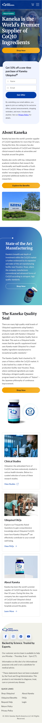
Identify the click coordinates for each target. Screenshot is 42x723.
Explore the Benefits (21, 185)
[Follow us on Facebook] (5, 636)
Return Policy (7, 706)
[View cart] (32, 4)
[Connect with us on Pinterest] (21, 636)
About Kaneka (28, 693)
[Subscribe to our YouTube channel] (28, 636)
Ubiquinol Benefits (9, 698)
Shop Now (21, 50)
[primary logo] (8, 4)
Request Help (7, 702)
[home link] (13, 629)
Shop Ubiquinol (8, 693)
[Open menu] (37, 5)
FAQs (24, 698)
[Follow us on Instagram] (13, 636)
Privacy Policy (23, 115)
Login (24, 702)
